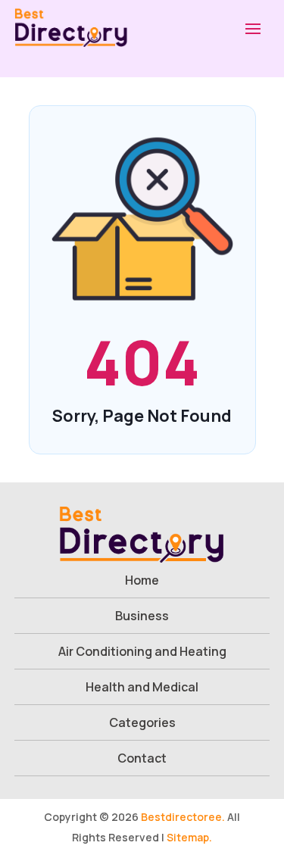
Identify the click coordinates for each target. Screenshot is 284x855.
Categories (142, 722)
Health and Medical (142, 687)
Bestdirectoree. (183, 817)
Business (142, 615)
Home (142, 580)
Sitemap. (189, 837)
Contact (142, 758)
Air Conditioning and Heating (142, 651)
